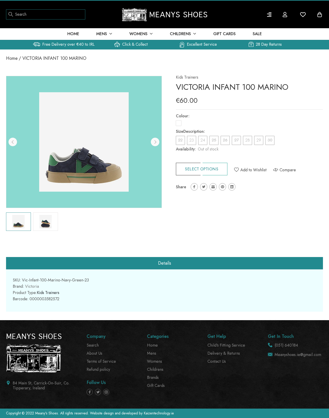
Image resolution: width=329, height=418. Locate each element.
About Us (94, 353)
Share (181, 186)
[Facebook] (194, 187)
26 (225, 140)
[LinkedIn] (231, 187)
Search (93, 345)
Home (12, 58)
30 (270, 140)
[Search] (10, 14)
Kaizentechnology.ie (159, 413)
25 (214, 140)
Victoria (32, 286)
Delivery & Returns (223, 353)
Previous (13, 142)
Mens (151, 353)
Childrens (155, 369)
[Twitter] (203, 187)
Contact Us (216, 361)
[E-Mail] (213, 187)
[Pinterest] (222, 187)
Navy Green (178, 123)
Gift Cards (156, 385)
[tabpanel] (18, 221)
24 (203, 140)
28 (247, 140)
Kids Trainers (187, 77)
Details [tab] (164, 263)
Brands (153, 377)
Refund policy (98, 369)
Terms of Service (101, 361)
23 (191, 140)
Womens (154, 361)
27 (236, 140)
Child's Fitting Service (226, 345)
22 (180, 140)
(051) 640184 (286, 345)
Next (155, 142)
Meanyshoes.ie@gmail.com (298, 355)
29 (258, 140)
